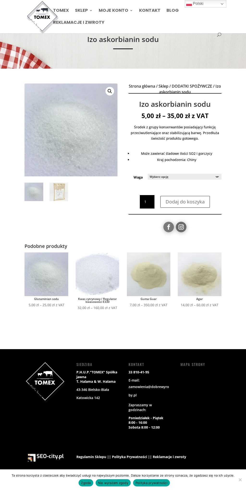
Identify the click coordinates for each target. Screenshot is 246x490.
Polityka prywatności (151, 483)
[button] (109, 91)
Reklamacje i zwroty (79, 23)
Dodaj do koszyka (185, 201)
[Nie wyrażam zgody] (240, 479)
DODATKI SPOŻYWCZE (192, 86)
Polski (197, 3)
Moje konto (113, 11)
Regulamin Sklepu (91, 456)
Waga (138, 177)
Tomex (61, 11)
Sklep (81, 11)
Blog (172, 11)
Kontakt (149, 11)
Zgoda (86, 483)
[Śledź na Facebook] (168, 227)
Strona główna (142, 86)
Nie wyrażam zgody (113, 483)
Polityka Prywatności (129, 456)
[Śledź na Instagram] (181, 227)
